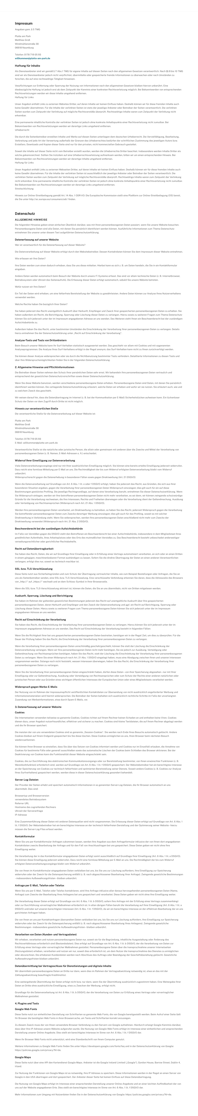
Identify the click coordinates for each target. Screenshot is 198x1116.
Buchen (146, 5)
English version (169, 5)
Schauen (113, 5)
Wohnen (130, 5)
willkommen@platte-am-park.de (32, 58)
